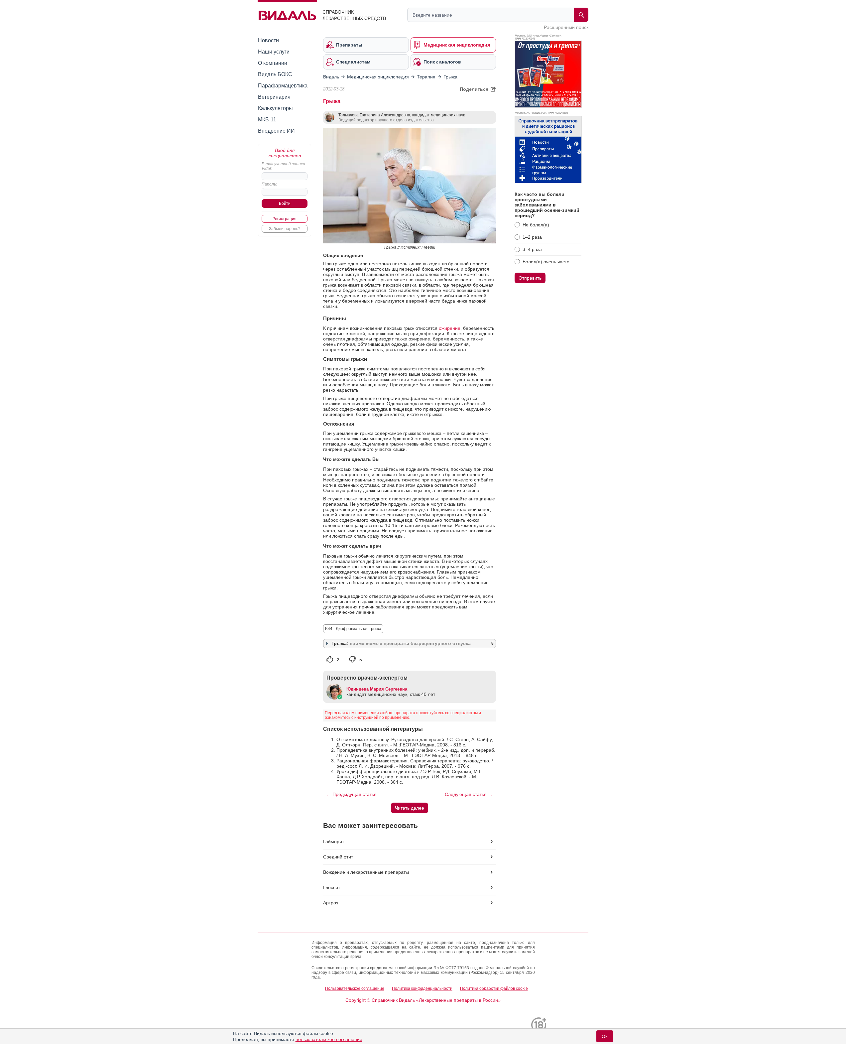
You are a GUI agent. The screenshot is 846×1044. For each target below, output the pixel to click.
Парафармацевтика (282, 85)
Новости (268, 40)
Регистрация (285, 218)
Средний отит (338, 856)
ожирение (449, 328)
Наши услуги (274, 52)
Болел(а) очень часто (546, 261)
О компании (272, 63)
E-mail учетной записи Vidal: (283, 166)
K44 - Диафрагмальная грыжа (353, 628)
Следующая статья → (469, 794)
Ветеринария (274, 97)
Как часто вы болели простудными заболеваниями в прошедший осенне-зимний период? (547, 205)
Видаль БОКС (275, 74)
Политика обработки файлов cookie (494, 988)
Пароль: (269, 184)
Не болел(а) (536, 224)
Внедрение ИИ (276, 131)
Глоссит (331, 887)
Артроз (330, 902)
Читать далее (409, 808)
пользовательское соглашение (329, 1039)
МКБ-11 (267, 119)
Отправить (530, 278)
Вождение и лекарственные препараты (366, 872)
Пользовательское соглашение (354, 988)
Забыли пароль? (285, 228)
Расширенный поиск (566, 27)
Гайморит (333, 841)
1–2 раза (532, 237)
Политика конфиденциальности (422, 988)
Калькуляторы (275, 108)
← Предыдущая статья (351, 794)
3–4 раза (532, 249)
